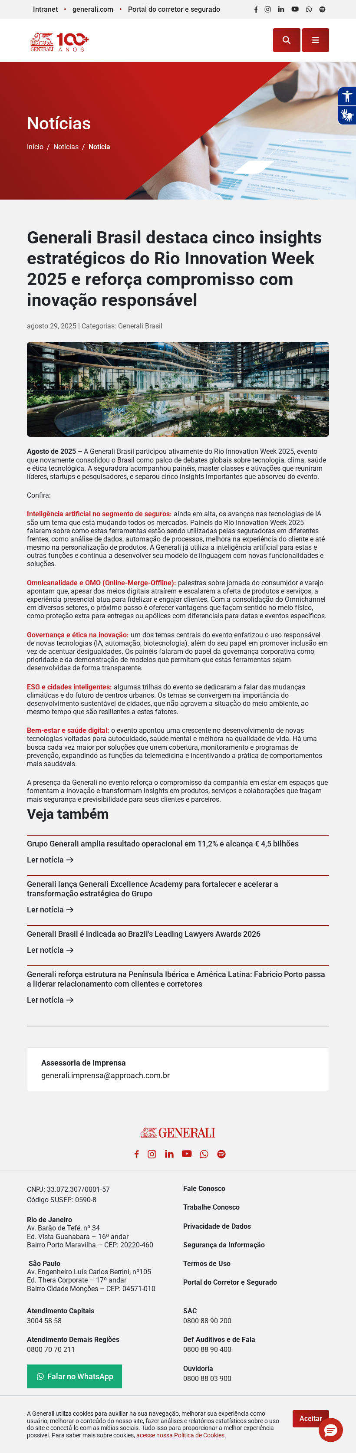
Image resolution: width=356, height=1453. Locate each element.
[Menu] (316, 40)
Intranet (45, 9)
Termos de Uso (207, 1263)
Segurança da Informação (224, 1245)
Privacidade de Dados (217, 1226)
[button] (331, 1430)
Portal (174, 9)
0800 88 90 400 (207, 1349)
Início (35, 147)
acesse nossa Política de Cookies (180, 1435)
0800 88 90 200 (207, 1321)
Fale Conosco (204, 1188)
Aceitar (311, 1418)
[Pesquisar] (286, 40)
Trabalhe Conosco (211, 1207)
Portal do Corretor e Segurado (230, 1282)
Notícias (66, 147)
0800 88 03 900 (207, 1378)
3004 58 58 (44, 1321)
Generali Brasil (140, 326)
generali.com (93, 9)
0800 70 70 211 (51, 1349)
